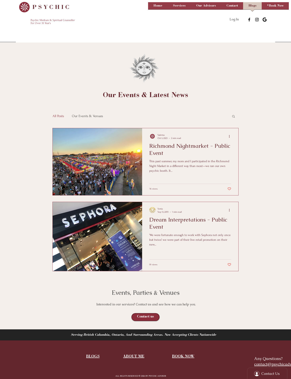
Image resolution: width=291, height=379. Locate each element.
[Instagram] (257, 19)
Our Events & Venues (87, 116)
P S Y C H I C (50, 7)
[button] (179, 7)
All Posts (58, 116)
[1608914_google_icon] (264, 19)
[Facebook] (249, 19)
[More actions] (230, 136)
